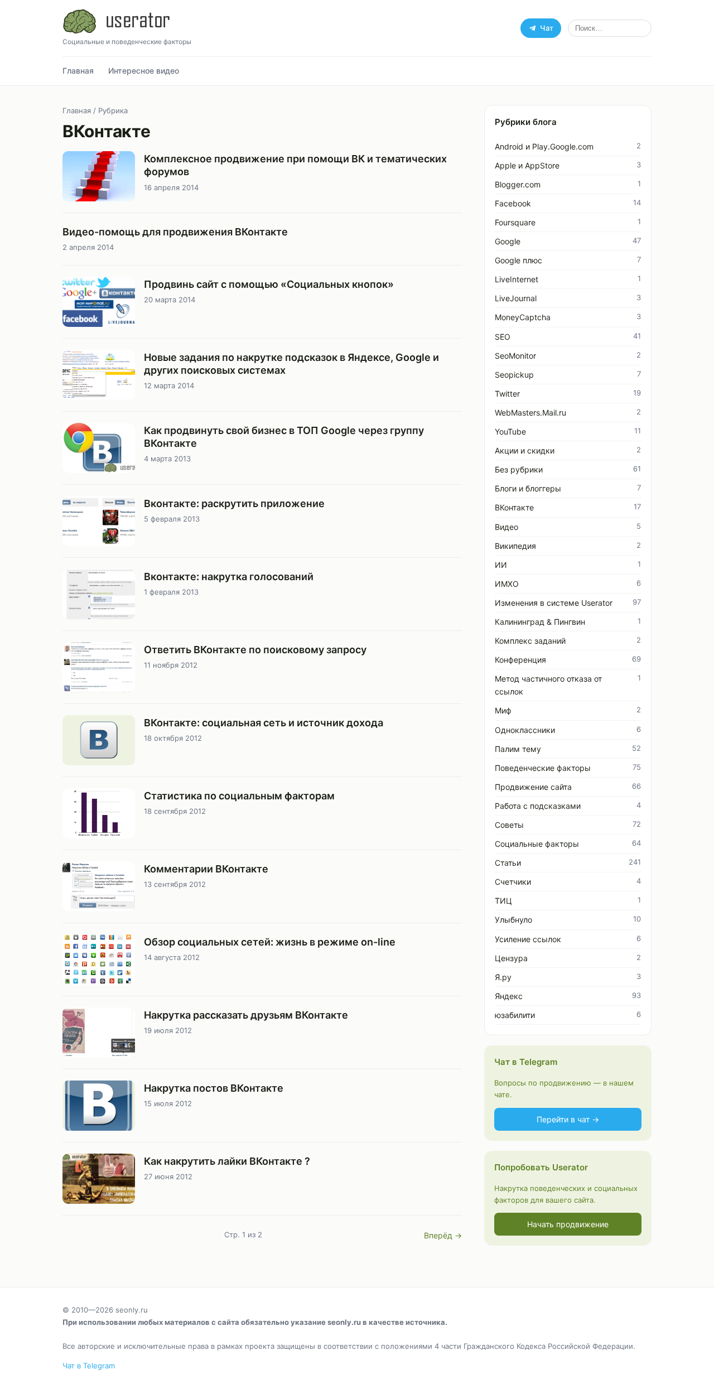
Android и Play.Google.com (544, 146)
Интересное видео (143, 70)
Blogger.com (518, 184)
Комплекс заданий (530, 640)
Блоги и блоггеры (528, 488)
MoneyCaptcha (523, 317)
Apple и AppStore (527, 165)
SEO (502, 336)
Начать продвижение (568, 1224)
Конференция (520, 659)
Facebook (513, 203)
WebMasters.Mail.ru (530, 412)
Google (507, 241)
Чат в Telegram (88, 1365)
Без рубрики (519, 469)
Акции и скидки (524, 450)
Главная (78, 70)
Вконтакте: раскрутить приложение (234, 503)
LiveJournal (516, 298)
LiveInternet (516, 279)
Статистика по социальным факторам (239, 796)
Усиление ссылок (528, 939)
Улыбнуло (513, 919)
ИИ (501, 565)
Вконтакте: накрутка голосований (228, 576)
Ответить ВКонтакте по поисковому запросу (255, 649)
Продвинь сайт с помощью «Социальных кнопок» (269, 284)
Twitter (507, 393)
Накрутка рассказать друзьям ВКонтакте (246, 1015)
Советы (509, 824)
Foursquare (515, 222)
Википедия (515, 546)
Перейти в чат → (568, 1119)
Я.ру (503, 977)
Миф (503, 710)
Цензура (511, 958)
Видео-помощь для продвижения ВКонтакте (175, 232)
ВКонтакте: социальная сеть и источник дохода (263, 723)
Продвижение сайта (533, 787)
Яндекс (509, 996)
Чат (546, 27)
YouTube (510, 431)
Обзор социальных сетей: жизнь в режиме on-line (269, 942)
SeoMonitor (515, 355)
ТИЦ (503, 900)
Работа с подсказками (538, 806)
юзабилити (515, 1015)
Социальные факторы (537, 843)
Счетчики (513, 881)
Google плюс (518, 260)
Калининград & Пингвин (540, 621)
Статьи (508, 862)
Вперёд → (443, 1235)
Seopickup (514, 374)
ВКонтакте (514, 507)
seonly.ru (131, 1309)
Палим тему (518, 749)
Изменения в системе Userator (553, 602)
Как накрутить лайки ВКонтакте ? (227, 1161)
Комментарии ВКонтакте (206, 869)
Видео (506, 527)
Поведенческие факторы (543, 768)
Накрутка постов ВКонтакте (213, 1088)
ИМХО (507, 584)
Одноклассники (525, 730)
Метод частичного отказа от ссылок (548, 685)
